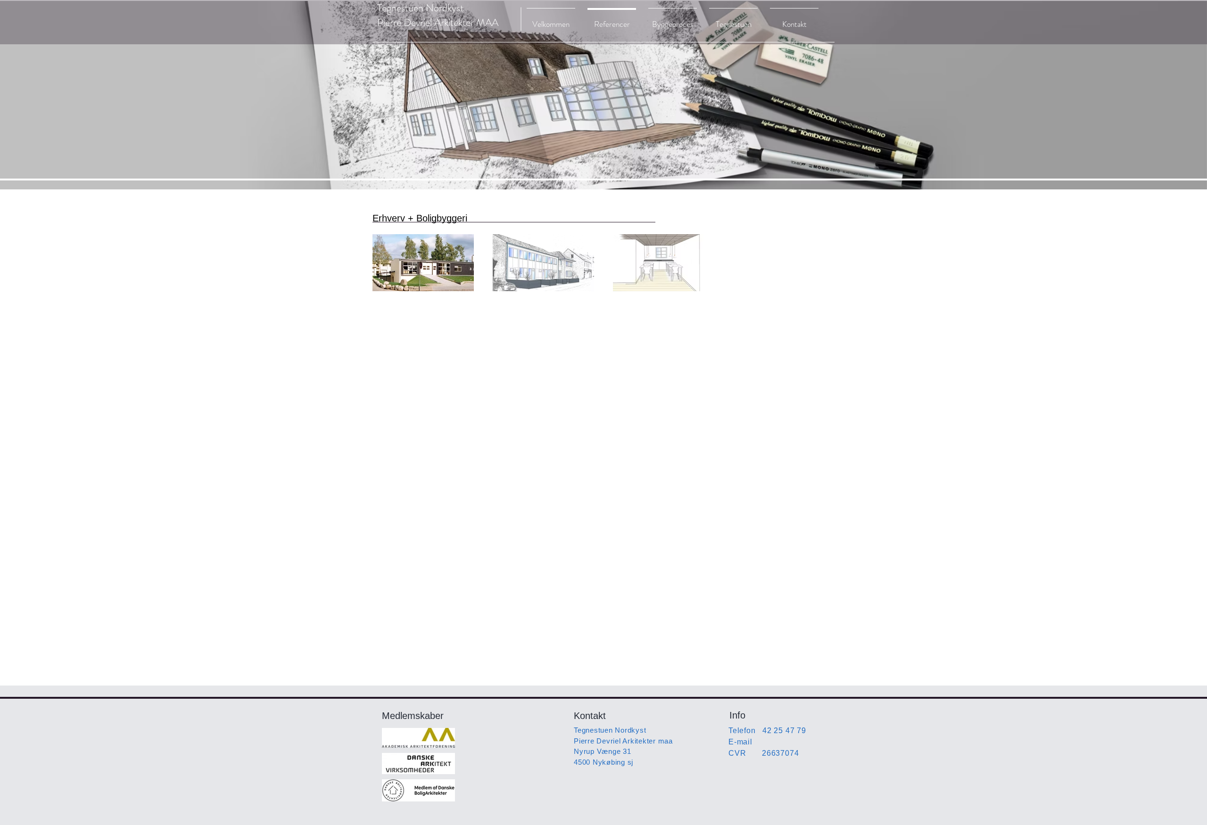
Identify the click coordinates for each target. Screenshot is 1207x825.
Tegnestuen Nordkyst (610, 730)
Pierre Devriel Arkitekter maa (623, 741)
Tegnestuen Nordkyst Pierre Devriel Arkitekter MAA (437, 15)
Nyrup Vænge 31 (602, 751)
